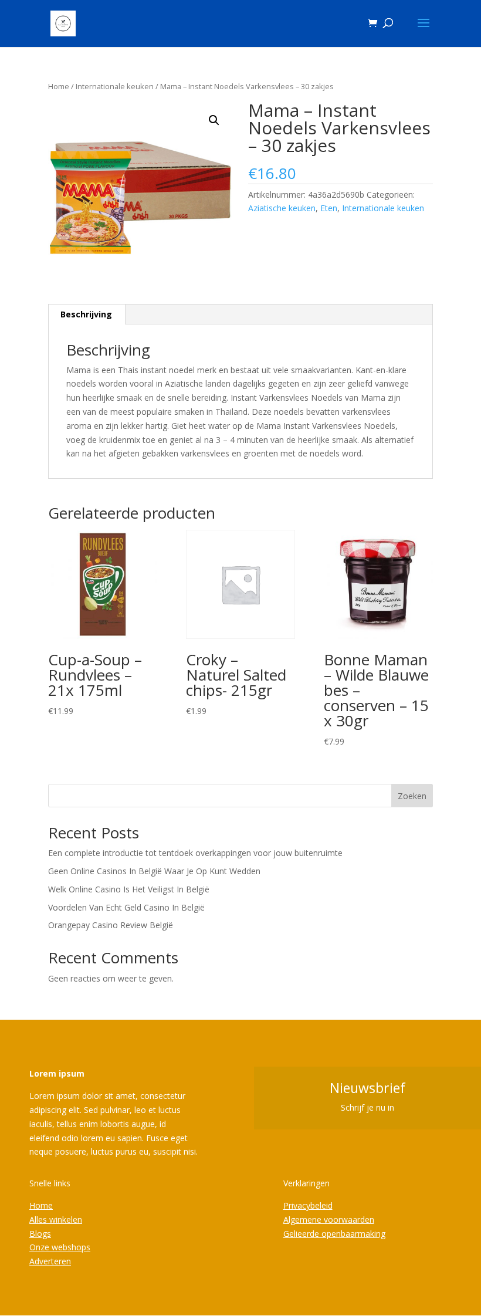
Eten (328, 208)
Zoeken (412, 795)
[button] (214, 120)
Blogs (40, 1233)
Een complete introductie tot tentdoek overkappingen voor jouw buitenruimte (195, 852)
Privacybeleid (308, 1205)
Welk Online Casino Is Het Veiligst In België (128, 889)
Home (58, 86)
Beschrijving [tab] (86, 314)
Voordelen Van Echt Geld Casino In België (126, 907)
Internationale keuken (115, 86)
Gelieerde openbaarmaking (334, 1233)
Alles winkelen (55, 1219)
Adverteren (50, 1261)
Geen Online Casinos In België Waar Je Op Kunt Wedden (154, 871)
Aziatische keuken (282, 208)
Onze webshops (59, 1247)
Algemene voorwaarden (328, 1219)
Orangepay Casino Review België (110, 925)
